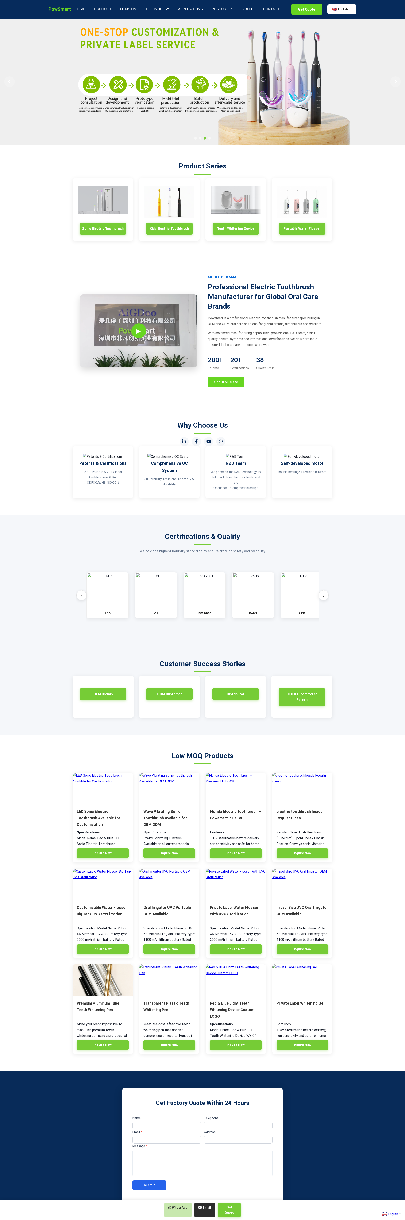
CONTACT (271, 9)
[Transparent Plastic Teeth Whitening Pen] (169, 980)
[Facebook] (196, 441)
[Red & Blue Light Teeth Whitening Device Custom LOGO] (236, 980)
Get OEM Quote (226, 382)
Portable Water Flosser (302, 229)
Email (137, 1132)
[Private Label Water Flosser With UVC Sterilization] (236, 884)
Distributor (235, 694)
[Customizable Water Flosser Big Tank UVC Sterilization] (103, 884)
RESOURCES (223, 9)
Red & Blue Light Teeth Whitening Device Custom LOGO (232, 1009)
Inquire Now (103, 853)
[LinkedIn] (184, 441)
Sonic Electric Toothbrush (103, 229)
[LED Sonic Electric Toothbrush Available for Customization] (103, 788)
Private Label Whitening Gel (300, 1003)
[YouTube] (208, 441)
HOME (80, 9)
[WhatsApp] (220, 441)
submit (149, 1185)
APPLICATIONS (190, 9)
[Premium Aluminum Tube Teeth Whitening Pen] (103, 980)
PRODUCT (102, 9)
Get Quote (306, 9)
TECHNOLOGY (157, 9)
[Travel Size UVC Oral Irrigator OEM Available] (302, 884)
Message (139, 1146)
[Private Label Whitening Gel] (302, 980)
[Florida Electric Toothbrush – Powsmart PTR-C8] (236, 788)
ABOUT (248, 9)
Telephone (211, 1118)
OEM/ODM (128, 9)
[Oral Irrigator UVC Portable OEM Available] (169, 884)
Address (210, 1132)
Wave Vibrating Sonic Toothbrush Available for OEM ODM (165, 817)
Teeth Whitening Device (235, 229)
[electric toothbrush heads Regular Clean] (302, 788)
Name (136, 1118)
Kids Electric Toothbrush (169, 229)
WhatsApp (179, 1207)
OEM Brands (103, 694)
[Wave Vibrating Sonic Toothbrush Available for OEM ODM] (169, 788)
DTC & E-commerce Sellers (301, 697)
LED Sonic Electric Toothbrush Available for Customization (98, 817)
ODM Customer (169, 694)
